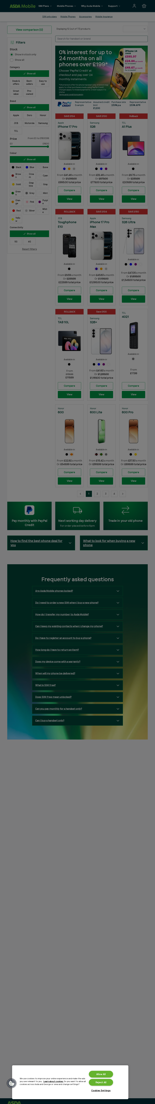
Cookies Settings (101, 1090)
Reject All (101, 1082)
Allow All (101, 1074)
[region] (70, 1082)
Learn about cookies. (53, 1081)
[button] (11, 1083)
